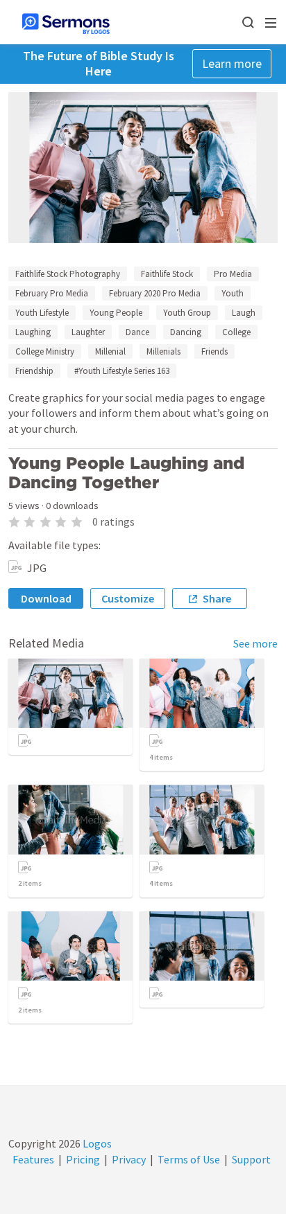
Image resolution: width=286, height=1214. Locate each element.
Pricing (83, 1159)
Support (251, 1159)
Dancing (185, 332)
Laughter (88, 332)
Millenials (163, 351)
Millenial (110, 351)
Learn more (232, 63)
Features (33, 1159)
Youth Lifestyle (42, 313)
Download (46, 598)
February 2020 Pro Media (155, 293)
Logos (96, 1143)
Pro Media (233, 274)
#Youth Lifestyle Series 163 (121, 371)
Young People (116, 313)
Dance (137, 332)
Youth (232, 293)
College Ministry (44, 351)
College (236, 332)
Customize (127, 598)
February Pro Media (51, 293)
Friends (214, 351)
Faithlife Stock (167, 274)
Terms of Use (189, 1159)
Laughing (33, 332)
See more (255, 643)
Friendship (34, 371)
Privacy (129, 1159)
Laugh (243, 313)
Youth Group (187, 313)
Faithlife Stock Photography (67, 274)
